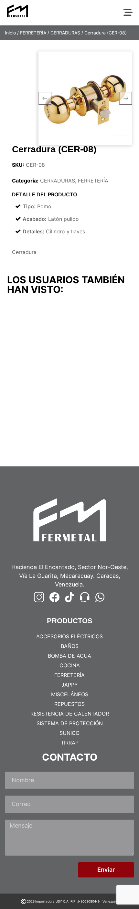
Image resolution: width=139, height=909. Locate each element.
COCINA (69, 665)
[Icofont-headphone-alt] (85, 597)
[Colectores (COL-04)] (37, 410)
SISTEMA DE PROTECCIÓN (70, 723)
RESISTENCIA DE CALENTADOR (69, 713)
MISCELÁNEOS (69, 694)
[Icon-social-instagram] (39, 597)
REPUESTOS (69, 704)
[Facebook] (54, 597)
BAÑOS (70, 646)
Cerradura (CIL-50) (32, 367)
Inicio (10, 32)
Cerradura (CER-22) (97, 367)
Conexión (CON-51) (97, 447)
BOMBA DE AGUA (69, 655)
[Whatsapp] (100, 597)
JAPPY (69, 684)
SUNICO (69, 733)
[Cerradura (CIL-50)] (37, 331)
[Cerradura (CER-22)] (101, 331)
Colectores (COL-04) (35, 447)
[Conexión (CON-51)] (101, 410)
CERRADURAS (65, 32)
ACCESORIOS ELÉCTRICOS (69, 636)
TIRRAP (70, 742)
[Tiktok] (69, 597)
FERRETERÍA (33, 32)
